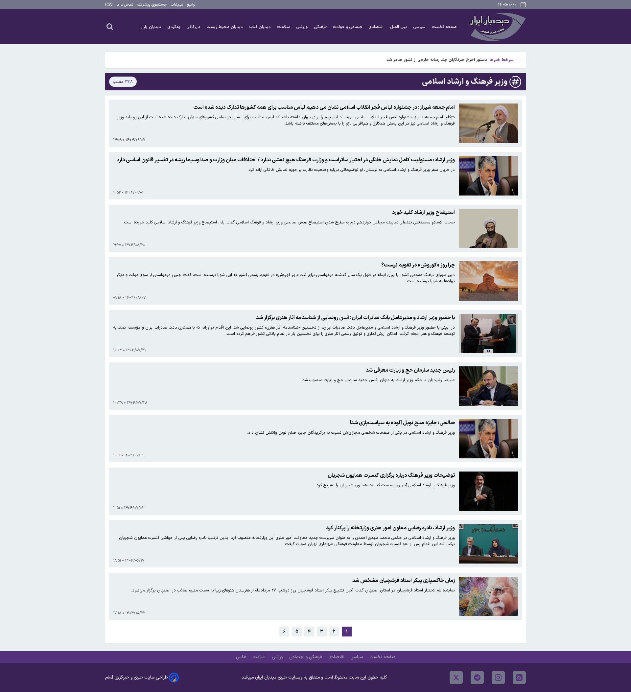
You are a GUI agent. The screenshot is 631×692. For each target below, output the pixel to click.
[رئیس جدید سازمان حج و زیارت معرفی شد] (488, 386)
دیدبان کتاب (260, 27)
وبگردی (174, 27)
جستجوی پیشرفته (152, 5)
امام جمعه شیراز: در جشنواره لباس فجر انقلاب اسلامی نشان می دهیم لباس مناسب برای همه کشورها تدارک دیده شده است (324, 107)
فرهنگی (321, 27)
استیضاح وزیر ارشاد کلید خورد (423, 213)
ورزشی (302, 27)
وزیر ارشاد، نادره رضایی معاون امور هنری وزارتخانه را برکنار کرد (390, 528)
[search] (109, 26)
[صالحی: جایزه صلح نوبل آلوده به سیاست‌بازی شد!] (488, 438)
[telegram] (477, 677)
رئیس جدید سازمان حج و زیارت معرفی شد (410, 370)
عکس (241, 657)
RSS (108, 5)
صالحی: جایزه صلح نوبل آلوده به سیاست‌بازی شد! (402, 423)
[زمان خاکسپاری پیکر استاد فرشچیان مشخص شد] (488, 596)
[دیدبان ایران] (496, 26)
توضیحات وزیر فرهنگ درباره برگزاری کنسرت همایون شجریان (391, 475)
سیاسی (420, 27)
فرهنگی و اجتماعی (306, 657)
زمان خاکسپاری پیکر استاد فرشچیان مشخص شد (403, 581)
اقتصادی (377, 27)
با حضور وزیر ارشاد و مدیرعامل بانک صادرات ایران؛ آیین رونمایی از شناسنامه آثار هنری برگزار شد (355, 318)
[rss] (519, 677)
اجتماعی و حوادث (348, 27)
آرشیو (191, 5)
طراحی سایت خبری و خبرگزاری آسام (136, 677)
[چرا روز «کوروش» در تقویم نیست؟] (488, 281)
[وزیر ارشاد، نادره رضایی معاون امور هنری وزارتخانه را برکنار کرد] (488, 544)
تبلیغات (177, 5)
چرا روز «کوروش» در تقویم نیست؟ (418, 265)
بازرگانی (194, 27)
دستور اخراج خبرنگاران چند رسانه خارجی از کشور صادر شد (436, 60)
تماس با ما (124, 5)
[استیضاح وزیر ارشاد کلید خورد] (488, 228)
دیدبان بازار (151, 27)
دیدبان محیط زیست (225, 27)
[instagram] (498, 677)
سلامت (284, 27)
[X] (456, 677)
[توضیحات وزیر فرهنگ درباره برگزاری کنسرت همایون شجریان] (488, 491)
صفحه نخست (444, 27)
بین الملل (399, 27)
